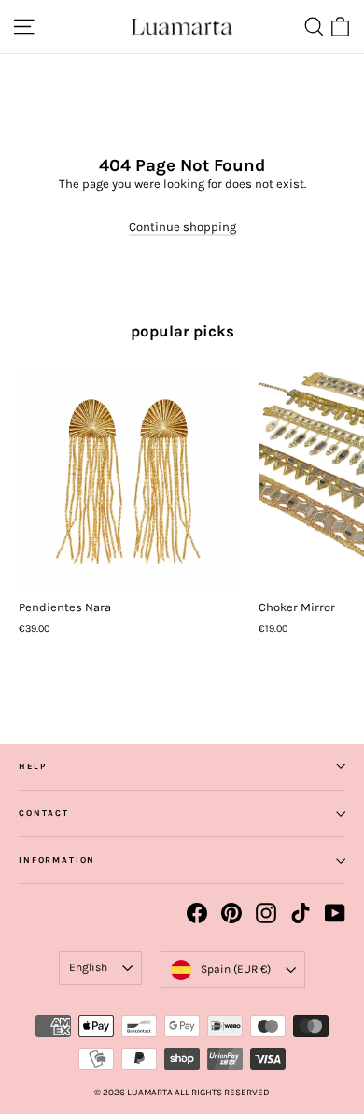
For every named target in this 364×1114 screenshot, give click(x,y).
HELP (32, 766)
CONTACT (44, 813)
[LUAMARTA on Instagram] (266, 913)
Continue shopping (182, 227)
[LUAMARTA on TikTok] (300, 913)
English (88, 967)
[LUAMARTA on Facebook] (197, 913)
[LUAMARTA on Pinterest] (231, 913)
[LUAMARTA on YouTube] (335, 913)
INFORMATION (57, 859)
